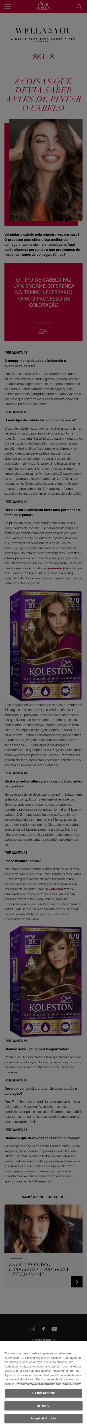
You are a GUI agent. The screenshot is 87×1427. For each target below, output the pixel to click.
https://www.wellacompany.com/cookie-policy (49, 1384)
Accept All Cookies (43, 1418)
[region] (43, 1384)
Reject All (43, 1405)
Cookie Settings (43, 1393)
